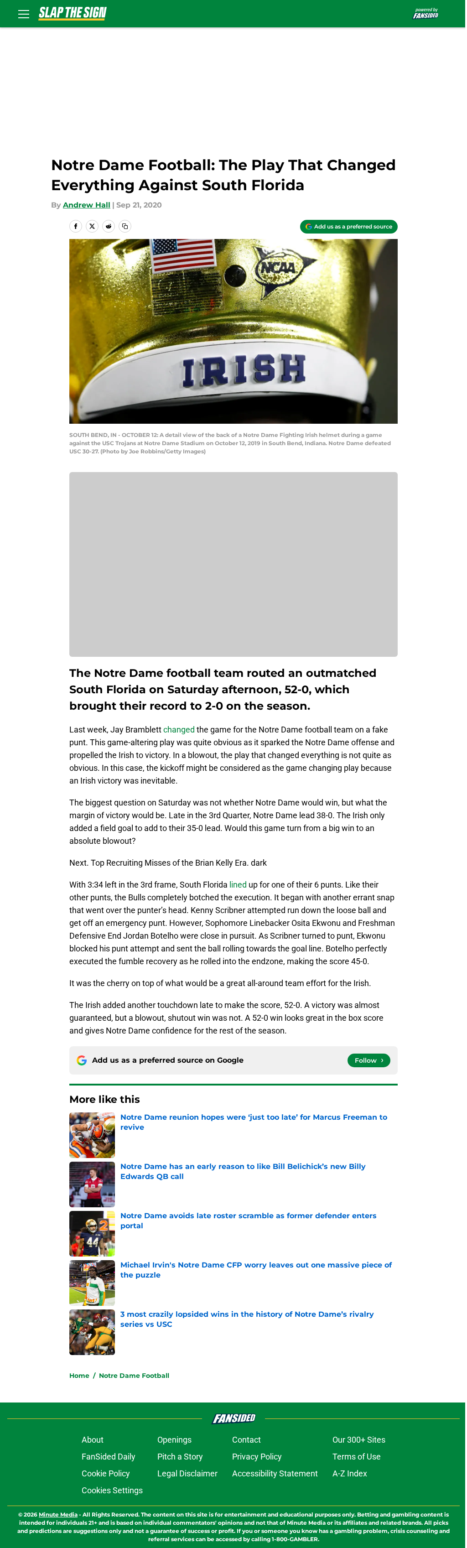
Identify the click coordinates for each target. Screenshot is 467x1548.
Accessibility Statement (275, 1473)
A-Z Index (349, 1473)
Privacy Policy (257, 1456)
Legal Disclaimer (187, 1473)
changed (179, 729)
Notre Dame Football (134, 1375)
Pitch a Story (180, 1456)
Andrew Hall (86, 205)
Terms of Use (356, 1456)
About (93, 1439)
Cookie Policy (106, 1473)
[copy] (125, 226)
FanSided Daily (108, 1456)
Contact (246, 1439)
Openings (174, 1439)
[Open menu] (23, 13)
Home (79, 1375)
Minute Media (58, 1514)
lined (238, 884)
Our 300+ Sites (358, 1439)
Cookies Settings (112, 1490)
